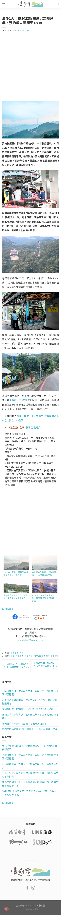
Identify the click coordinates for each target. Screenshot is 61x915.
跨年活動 (28, 656)
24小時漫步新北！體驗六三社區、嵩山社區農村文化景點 (42, 666)
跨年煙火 (19, 656)
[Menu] (4, 4)
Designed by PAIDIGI (30, 909)
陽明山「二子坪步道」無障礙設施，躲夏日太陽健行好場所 (30, 716)
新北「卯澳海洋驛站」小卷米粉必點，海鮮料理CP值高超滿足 (29, 748)
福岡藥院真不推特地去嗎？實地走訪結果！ (24, 724)
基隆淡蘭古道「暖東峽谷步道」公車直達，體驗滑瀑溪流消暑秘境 (30, 693)
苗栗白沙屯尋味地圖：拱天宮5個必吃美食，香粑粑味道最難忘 (29, 702)
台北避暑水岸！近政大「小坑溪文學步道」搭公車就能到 (30, 766)
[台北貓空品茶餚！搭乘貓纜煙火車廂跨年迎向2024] (44, 563)
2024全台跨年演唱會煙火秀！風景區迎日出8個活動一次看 (44, 598)
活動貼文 (36, 427)
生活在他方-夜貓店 (19, 400)
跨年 (12, 656)
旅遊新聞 (14, 653)
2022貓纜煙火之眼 (41, 656)
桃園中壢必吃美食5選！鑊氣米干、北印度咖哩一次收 (29, 729)
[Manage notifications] (6, 908)
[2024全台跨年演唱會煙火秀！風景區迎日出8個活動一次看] (44, 586)
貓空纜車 (54, 656)
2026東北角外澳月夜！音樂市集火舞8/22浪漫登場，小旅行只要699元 (29, 793)
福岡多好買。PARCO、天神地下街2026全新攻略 (27, 709)
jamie (26, 31)
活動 (21, 653)
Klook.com (7, 609)
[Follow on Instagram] (33, 888)
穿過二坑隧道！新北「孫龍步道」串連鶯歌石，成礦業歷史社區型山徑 (30, 784)
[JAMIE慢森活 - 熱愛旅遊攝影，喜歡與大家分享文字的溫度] (30, 4)
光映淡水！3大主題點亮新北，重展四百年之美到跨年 (17, 665)
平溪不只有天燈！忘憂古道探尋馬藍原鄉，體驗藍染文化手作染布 (30, 775)
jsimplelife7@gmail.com (30, 640)
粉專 (28, 427)
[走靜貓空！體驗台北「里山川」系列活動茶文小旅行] (16, 586)
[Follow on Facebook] (28, 888)
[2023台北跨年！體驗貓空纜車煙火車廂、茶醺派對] (16, 563)
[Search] (58, 4)
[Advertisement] (30, 68)
